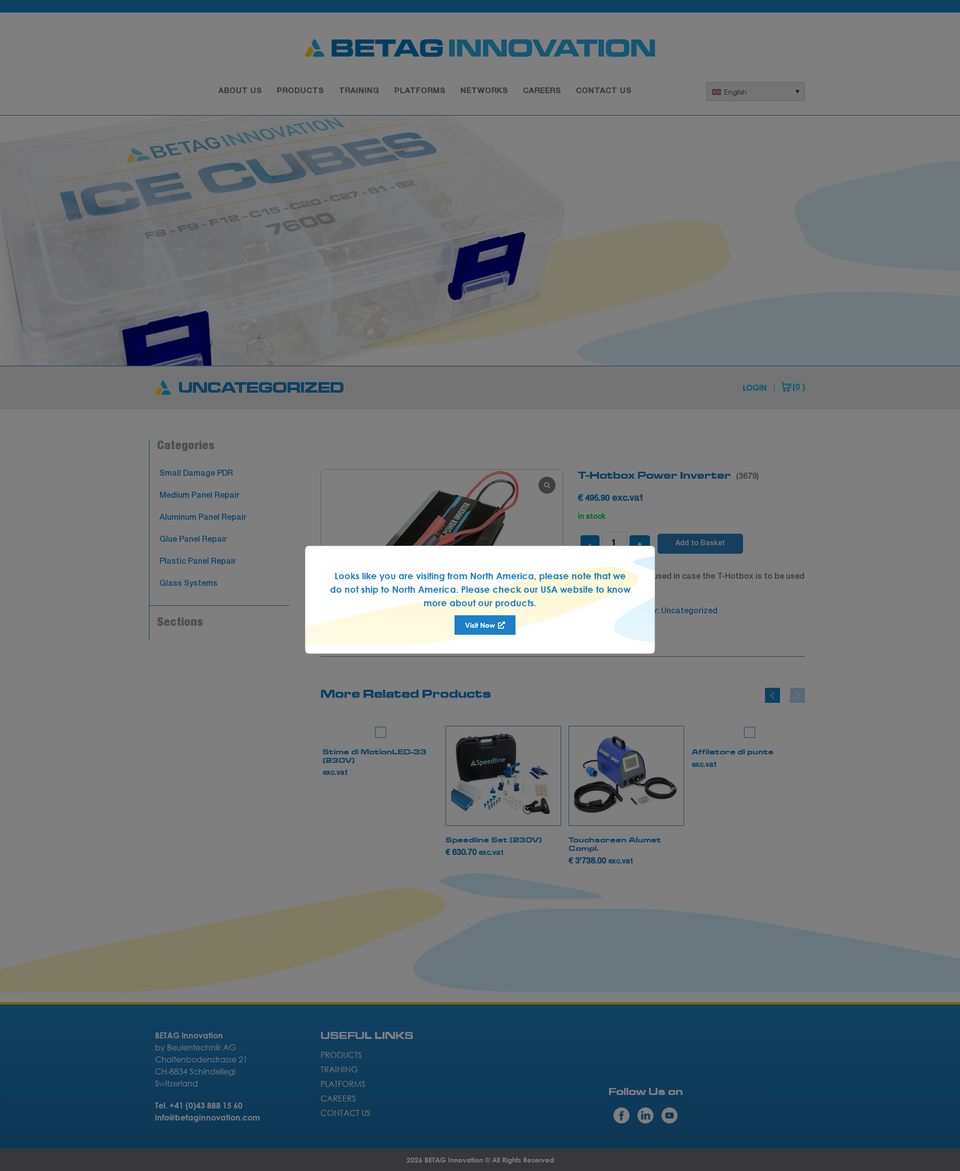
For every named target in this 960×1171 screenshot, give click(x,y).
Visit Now (481, 625)
